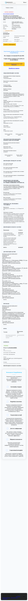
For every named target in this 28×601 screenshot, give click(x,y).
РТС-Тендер (14, 28)
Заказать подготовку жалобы (19, 134)
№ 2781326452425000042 (12, 347)
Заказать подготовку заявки (8, 134)
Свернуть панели (9, 7)
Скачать (5, 299)
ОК (23, 596)
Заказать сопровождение (9, 44)
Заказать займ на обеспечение (19, 155)
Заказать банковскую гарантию (8, 155)
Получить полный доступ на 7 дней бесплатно (14, 64)
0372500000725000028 (7, 86)
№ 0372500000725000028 (8, 13)
